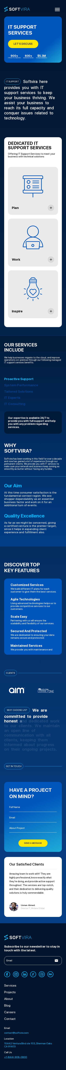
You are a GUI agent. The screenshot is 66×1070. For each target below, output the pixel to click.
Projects (10, 992)
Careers (10, 1012)
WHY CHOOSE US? (17, 710)
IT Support (12, 81)
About (8, 999)
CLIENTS (10, 673)
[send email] (56, 960)
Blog (7, 1005)
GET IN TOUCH (13, 766)
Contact (10, 1019)
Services (10, 985)
